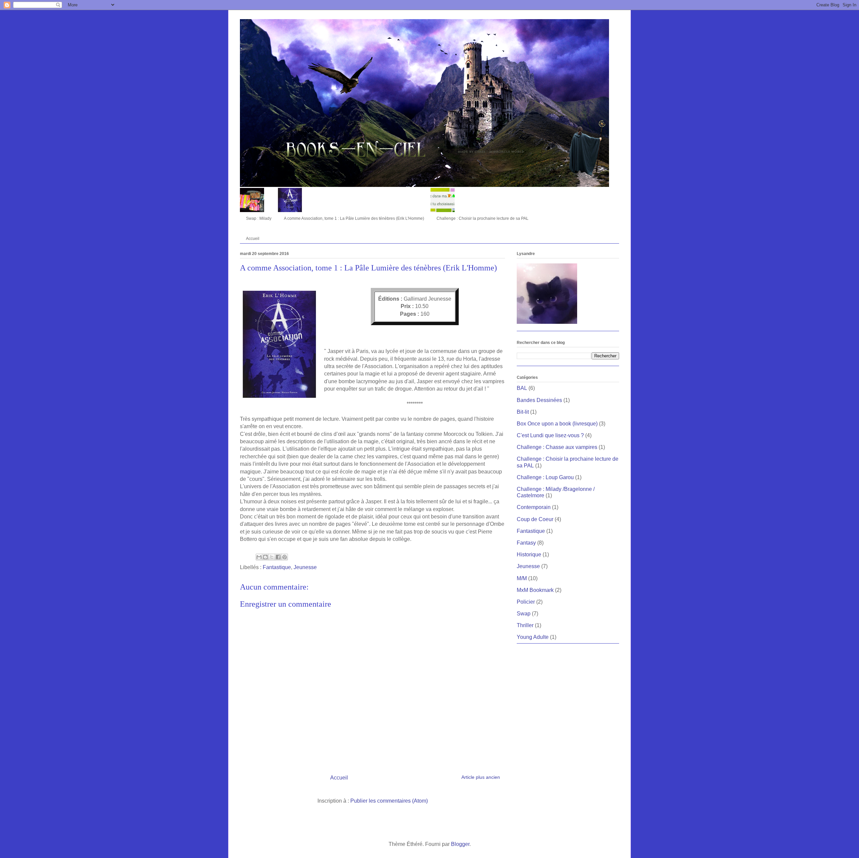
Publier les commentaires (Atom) (389, 801)
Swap (523, 613)
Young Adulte (533, 637)
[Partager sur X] (271, 557)
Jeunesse (305, 567)
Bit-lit (523, 412)
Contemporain (534, 507)
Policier (526, 602)
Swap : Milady (258, 218)
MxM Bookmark (535, 590)
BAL (522, 388)
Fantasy (526, 543)
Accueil (252, 238)
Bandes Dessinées (539, 400)
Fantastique (277, 567)
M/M (522, 578)
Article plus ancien (480, 777)
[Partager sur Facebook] (278, 557)
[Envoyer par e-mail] (259, 557)
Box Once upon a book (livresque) (557, 423)
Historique (529, 554)
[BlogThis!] (265, 557)
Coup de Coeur (535, 519)
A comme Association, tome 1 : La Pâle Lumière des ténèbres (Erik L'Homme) (354, 218)
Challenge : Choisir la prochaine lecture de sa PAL (482, 218)
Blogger (460, 844)
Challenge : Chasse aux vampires (557, 447)
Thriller (525, 625)
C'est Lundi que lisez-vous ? (550, 435)
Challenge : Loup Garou (545, 477)
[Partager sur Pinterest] (284, 557)
